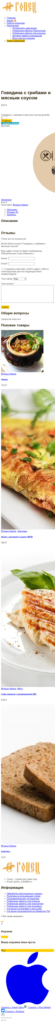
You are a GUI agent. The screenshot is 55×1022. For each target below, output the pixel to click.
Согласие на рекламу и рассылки (24, 909)
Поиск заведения (16, 41)
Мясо (20, 688)
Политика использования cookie (23, 896)
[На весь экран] (8, 1017)
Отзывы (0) (12, 212)
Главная (11, 18)
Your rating (7, 279)
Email (4, 263)
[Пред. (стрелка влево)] (2, 1020)
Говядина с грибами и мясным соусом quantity (25, 115)
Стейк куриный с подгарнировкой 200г (18, 694)
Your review (7, 284)
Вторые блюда (20, 205)
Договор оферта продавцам (27, 36)
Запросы (11, 215)
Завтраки (22, 531)
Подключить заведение (24, 28)
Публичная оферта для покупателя (25, 904)
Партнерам (13, 25)
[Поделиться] (5, 1017)
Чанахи (4, 379)
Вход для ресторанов (23, 38)
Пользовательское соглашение (23, 898)
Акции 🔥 (11, 20)
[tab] (30, 209)
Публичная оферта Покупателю (29, 31)
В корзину (6, 121)
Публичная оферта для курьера (29, 33)
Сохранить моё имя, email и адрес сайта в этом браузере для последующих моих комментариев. (25, 271)
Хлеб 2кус (5, 851)
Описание (12, 209)
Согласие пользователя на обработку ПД (28, 911)
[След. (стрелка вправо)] (5, 1020)
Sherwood (6, 200)
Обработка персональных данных (24, 893)
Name (5, 258)
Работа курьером (16, 23)
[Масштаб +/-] (11, 1017)
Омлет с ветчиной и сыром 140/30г (17, 537)
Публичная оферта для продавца (24, 906)
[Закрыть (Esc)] (2, 1017)
